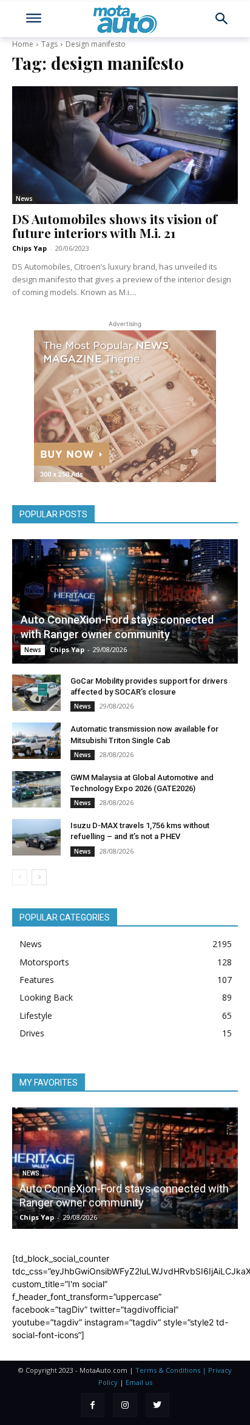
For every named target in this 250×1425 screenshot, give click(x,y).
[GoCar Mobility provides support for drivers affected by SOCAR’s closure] (36, 693)
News (24, 198)
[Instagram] (125, 1404)
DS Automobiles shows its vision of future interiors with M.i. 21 (114, 225)
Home (22, 44)
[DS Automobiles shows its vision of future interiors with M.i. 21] (125, 144)
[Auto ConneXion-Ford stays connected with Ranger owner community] (125, 601)
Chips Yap (29, 248)
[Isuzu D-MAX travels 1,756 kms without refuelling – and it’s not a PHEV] (36, 837)
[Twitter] (157, 1404)
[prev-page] (19, 877)
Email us (139, 1382)
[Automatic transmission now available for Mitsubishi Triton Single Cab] (36, 741)
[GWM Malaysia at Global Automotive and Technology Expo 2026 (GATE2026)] (36, 789)
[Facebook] (92, 1404)
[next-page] (39, 877)
